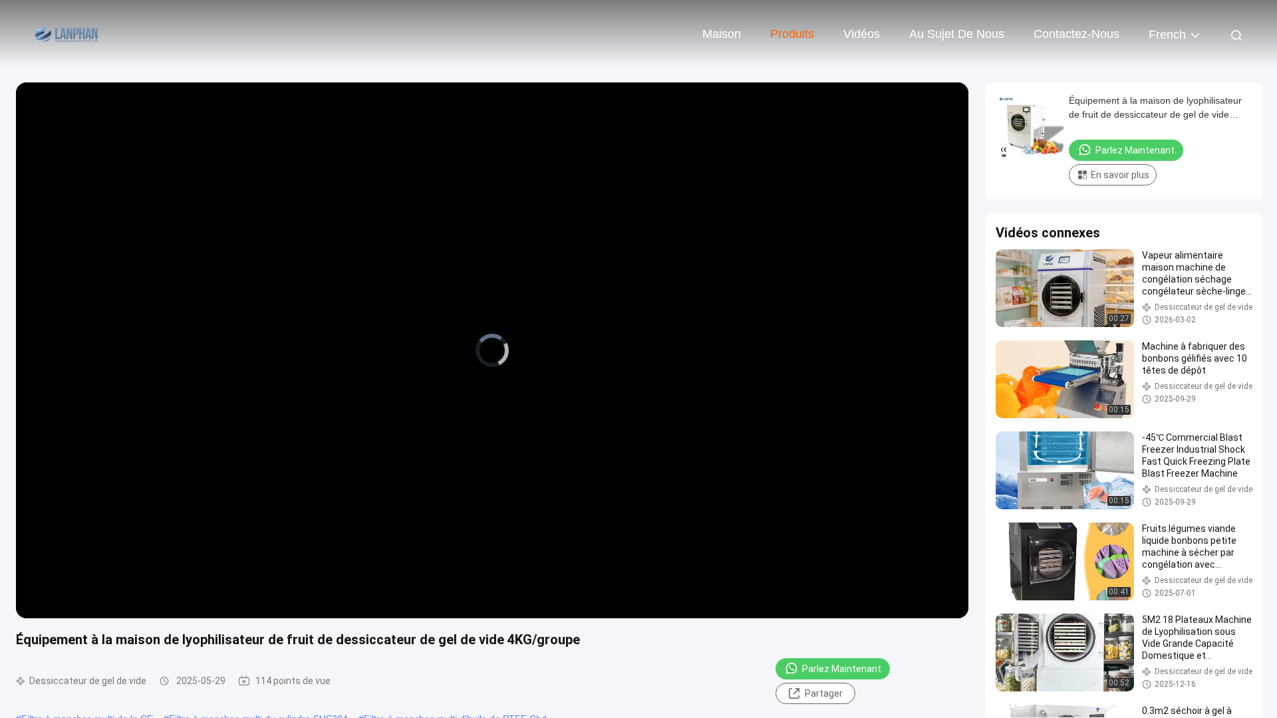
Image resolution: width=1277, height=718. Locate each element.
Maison (721, 34)
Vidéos (861, 34)
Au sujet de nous (956, 34)
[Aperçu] (66, 33)
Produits (792, 34)
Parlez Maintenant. (842, 668)
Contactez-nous (1076, 34)
